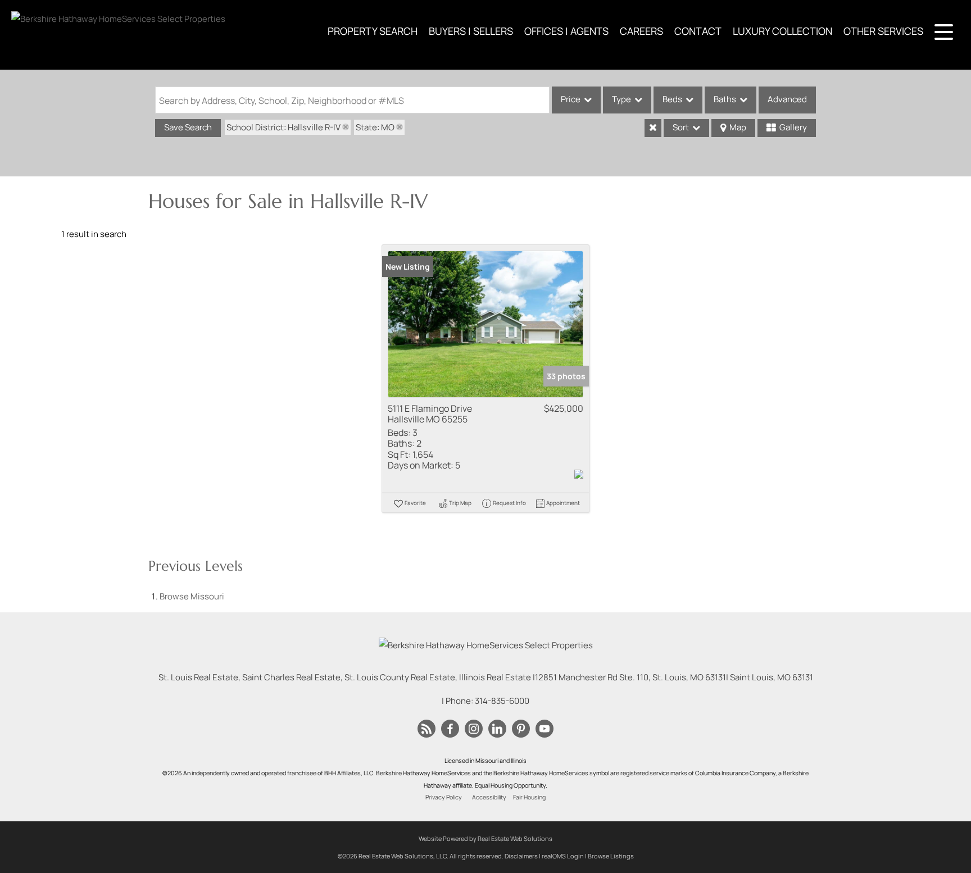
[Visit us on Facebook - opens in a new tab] (450, 729)
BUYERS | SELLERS (471, 31)
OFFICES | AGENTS (566, 31)
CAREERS (641, 31)
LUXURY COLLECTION (782, 31)
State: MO (375, 127)
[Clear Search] (653, 128)
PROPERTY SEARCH (373, 31)
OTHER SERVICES (883, 31)
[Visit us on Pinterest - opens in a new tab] (521, 729)
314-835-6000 (502, 701)
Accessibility (489, 797)
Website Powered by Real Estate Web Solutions (485, 838)
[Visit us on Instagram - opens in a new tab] (474, 729)
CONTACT (698, 31)
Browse (192, 596)
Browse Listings (611, 856)
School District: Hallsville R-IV (283, 127)
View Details (485, 324)
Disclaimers (521, 856)
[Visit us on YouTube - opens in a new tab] (544, 729)
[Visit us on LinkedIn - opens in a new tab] (497, 729)
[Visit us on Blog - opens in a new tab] (426, 729)
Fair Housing (529, 797)
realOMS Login (563, 856)
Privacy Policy (443, 797)
